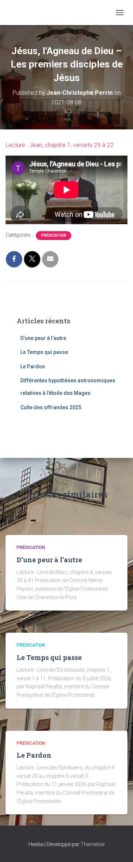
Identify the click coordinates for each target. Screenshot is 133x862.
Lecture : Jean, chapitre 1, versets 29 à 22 (59, 145)
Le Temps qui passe (44, 352)
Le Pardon (32, 366)
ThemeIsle (93, 844)
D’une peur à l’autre (43, 338)
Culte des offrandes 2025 (50, 407)
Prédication (53, 235)
